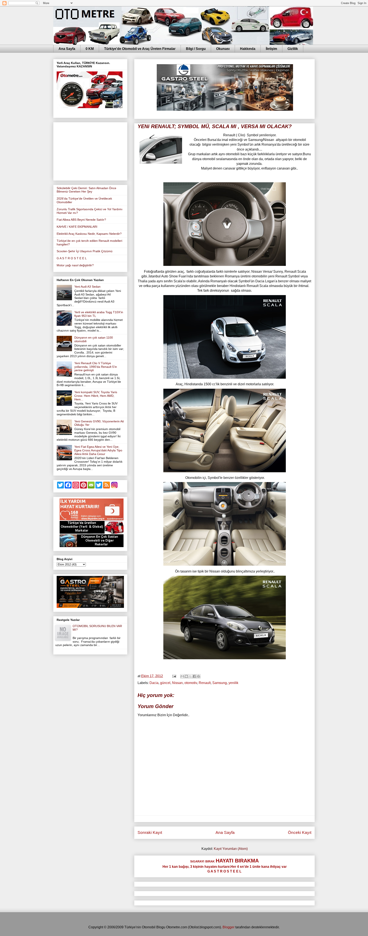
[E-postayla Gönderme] (174, 676)
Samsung (219, 683)
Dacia (154, 683)
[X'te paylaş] (190, 676)
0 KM (90, 49)
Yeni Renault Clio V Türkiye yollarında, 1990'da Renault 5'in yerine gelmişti (95, 366)
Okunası (223, 49)
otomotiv (190, 683)
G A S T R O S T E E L (72, 258)
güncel (165, 683)
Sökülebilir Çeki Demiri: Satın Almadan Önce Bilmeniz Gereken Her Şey (86, 189)
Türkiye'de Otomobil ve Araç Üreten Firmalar (139, 49)
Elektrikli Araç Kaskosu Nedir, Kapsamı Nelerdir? (89, 233)
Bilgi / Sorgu (196, 49)
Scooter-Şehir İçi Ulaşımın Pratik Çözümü (84, 251)
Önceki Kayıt (299, 832)
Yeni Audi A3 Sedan (87, 286)
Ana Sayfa (67, 49)
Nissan (177, 683)
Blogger (228, 927)
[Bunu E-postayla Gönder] (182, 676)
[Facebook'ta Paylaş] (194, 676)
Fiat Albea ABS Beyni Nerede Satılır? (81, 219)
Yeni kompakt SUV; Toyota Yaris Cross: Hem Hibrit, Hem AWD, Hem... (95, 395)
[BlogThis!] (186, 676)
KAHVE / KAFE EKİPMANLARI (77, 226)
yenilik (233, 683)
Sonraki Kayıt (150, 832)
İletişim (271, 49)
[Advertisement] (90, 150)
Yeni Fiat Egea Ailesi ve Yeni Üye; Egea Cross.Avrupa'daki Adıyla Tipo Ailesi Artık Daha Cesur (98, 450)
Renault (205, 683)
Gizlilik (293, 49)
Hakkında (247, 49)
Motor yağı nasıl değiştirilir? (75, 265)
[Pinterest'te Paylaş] (198, 676)
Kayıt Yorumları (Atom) (231, 849)
